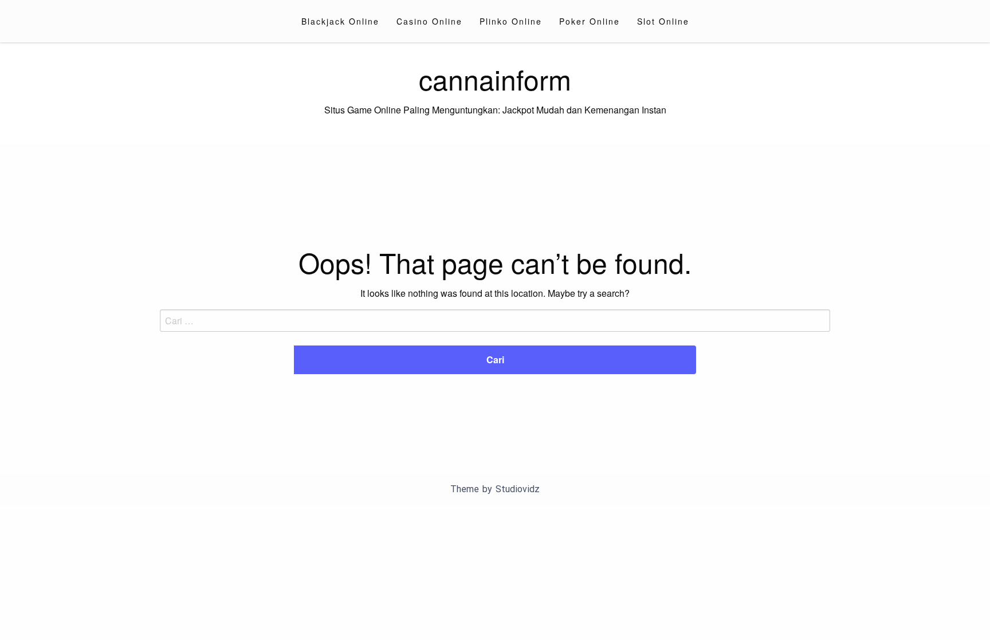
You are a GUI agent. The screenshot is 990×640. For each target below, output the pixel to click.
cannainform (495, 79)
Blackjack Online (340, 21)
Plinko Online (511, 21)
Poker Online (589, 21)
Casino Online (429, 21)
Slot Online (663, 21)
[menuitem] (340, 21)
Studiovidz (518, 489)
